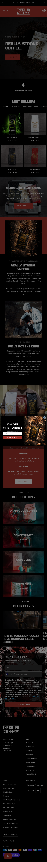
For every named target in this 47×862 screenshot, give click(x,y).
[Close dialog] (44, 417)
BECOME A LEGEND (12, 437)
